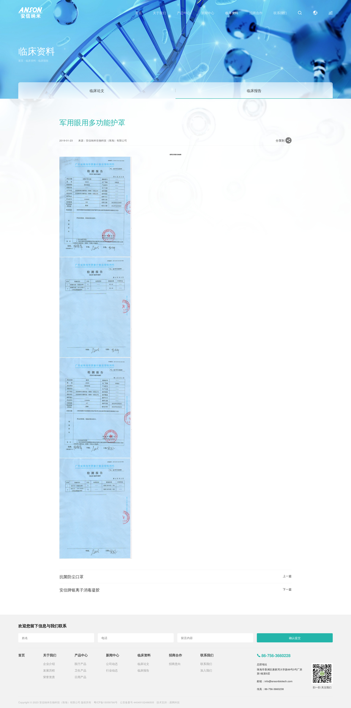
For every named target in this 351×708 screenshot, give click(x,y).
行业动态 (112, 670)
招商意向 (175, 664)
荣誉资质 (49, 677)
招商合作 (175, 655)
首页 (20, 60)
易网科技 (174, 702)
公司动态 (112, 664)
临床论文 (97, 90)
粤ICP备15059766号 (105, 702)
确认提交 (295, 638)
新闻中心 (112, 655)
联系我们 (207, 655)
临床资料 (31, 60)
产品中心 (81, 655)
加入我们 (206, 670)
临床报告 (43, 60)
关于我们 (49, 655)
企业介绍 (49, 664)
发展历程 (49, 670)
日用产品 (80, 677)
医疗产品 (80, 664)
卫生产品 (80, 670)
